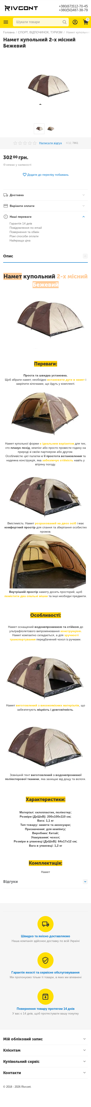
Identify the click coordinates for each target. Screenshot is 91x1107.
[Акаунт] (75, 22)
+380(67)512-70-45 (73, 6)
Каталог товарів (6, 22)
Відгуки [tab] (10, 881)
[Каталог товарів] (6, 22)
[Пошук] (64, 22)
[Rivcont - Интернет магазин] (21, 8)
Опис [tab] (8, 256)
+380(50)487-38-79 (73, 10)
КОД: (69, 143)
